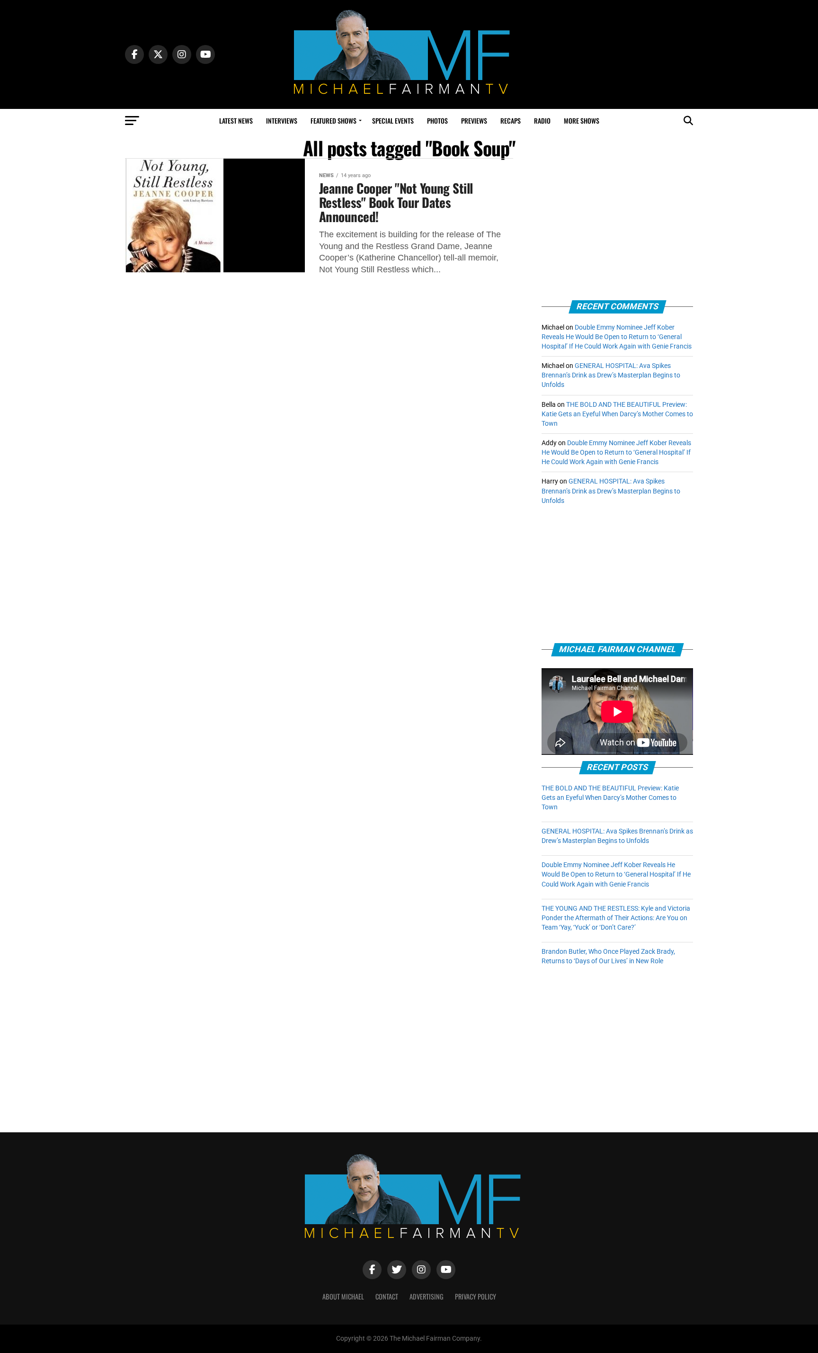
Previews (474, 120)
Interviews (281, 120)
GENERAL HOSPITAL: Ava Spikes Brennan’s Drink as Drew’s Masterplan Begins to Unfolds (611, 375)
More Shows (581, 120)
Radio (542, 120)
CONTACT (386, 1296)
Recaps (510, 120)
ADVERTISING (426, 1296)
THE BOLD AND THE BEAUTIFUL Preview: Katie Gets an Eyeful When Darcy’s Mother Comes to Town (617, 414)
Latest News (236, 120)
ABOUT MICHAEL (343, 1296)
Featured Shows (333, 120)
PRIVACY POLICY (475, 1296)
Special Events (393, 120)
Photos (437, 120)
